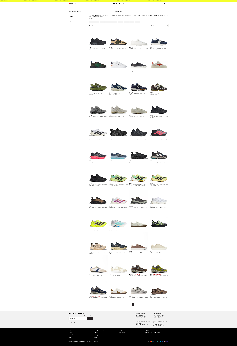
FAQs (95, 334)
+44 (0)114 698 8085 (157, 324)
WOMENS (132, 6)
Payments (96, 338)
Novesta (137, 21)
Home (70, 11)
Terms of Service (122, 332)
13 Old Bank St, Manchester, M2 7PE (143, 321)
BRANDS (106, 6)
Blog (69, 335)
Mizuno (102, 21)
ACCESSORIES (125, 6)
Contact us (96, 332)
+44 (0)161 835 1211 (139, 323)
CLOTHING (111, 6)
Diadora (120, 21)
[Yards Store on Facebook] (71, 322)
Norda (131, 21)
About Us (70, 332)
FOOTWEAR (118, 6)
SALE (137, 6)
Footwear (74, 11)
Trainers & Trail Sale (94, 21)
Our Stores (71, 334)
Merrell (126, 21)
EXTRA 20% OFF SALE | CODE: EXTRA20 (29, 0)
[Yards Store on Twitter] (74, 322)
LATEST (100, 6)
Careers (70, 337)
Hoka (115, 21)
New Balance (109, 21)
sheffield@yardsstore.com (158, 325)
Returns (95, 337)
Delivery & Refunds (97, 335)
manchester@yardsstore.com (141, 324)
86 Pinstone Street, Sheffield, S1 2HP (160, 322)
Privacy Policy (121, 334)
